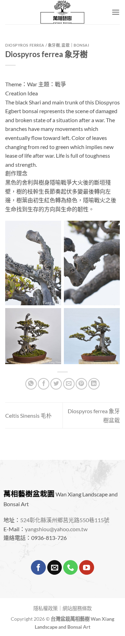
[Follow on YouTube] (86, 567)
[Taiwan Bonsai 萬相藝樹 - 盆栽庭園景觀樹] (62, 12)
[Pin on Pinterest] (81, 384)
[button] (115, 12)
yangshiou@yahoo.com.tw (56, 529)
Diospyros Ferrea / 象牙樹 (32, 45)
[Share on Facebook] (43, 384)
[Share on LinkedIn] (94, 384)
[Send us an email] (54, 567)
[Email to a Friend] (69, 384)
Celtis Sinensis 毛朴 (28, 415)
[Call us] (70, 567)
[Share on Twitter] (56, 384)
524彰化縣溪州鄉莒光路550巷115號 (64, 520)
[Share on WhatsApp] (31, 384)
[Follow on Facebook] (38, 567)
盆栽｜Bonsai (75, 45)
